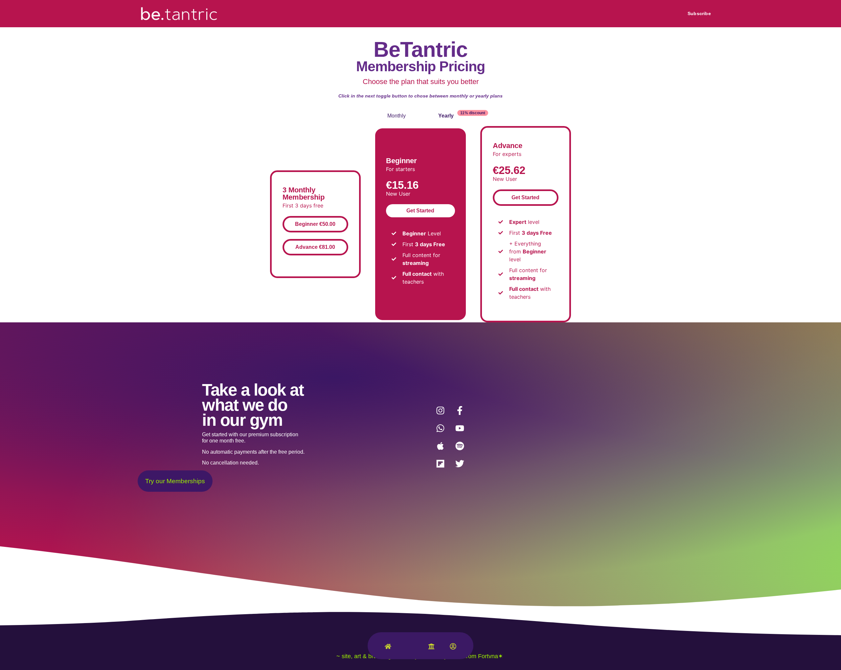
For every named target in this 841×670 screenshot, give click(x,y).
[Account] (453, 648)
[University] (431, 648)
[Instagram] (440, 411)
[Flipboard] (440, 464)
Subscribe (699, 13)
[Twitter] (459, 464)
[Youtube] (459, 428)
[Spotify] (459, 446)
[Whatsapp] (440, 428)
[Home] (388, 648)
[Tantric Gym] (410, 649)
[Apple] (440, 446)
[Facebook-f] (459, 411)
